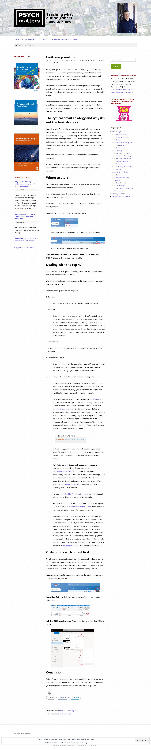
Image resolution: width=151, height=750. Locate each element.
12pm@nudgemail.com (62, 471)
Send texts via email (63, 714)
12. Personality (118, 164)
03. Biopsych (118, 140)
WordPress (94, 745)
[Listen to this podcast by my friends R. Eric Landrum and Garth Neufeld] (124, 113)
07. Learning (118, 150)
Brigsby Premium (77, 745)
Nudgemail (94, 399)
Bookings (43, 39)
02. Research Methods (121, 137)
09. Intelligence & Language (123, 156)
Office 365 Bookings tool (68, 710)
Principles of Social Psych (120, 172)
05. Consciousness (120, 145)
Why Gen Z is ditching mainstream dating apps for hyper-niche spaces (25, 184)
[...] (33, 208)
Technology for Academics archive (64, 39)
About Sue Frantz (29, 39)
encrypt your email (70, 545)
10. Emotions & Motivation (122, 158)
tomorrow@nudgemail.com (80, 506)
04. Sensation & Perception (123, 143)
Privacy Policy (83, 743)
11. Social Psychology (121, 161)
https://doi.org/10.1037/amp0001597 (123, 89)
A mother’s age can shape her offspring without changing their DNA (26, 241)
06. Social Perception (120, 183)
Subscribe (116, 67)
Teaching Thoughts (118, 194)
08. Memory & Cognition (122, 153)
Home (16, 39)
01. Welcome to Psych (121, 135)
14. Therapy (117, 169)
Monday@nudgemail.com (63, 409)
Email (58, 63)
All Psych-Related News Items (24, 247)
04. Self (116, 175)
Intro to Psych (117, 132)
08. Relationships (119, 186)
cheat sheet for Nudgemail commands (75, 494)
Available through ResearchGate (121, 92)
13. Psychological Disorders (123, 166)
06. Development (119, 148)
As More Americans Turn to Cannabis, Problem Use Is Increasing (25, 216)
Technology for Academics (93, 61)
